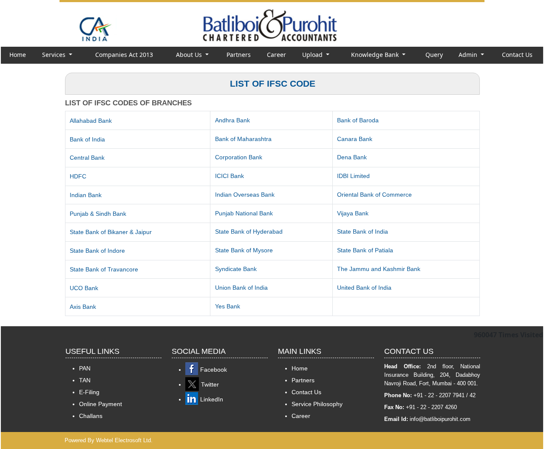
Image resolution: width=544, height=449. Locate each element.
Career (276, 55)
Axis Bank (83, 306)
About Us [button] (190, 55)
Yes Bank (227, 306)
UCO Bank (84, 288)
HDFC (78, 176)
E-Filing (89, 392)
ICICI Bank (229, 175)
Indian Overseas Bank (245, 194)
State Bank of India (362, 231)
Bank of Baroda (358, 120)
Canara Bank (354, 139)
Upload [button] (313, 55)
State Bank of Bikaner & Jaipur (111, 232)
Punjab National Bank (244, 213)
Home (17, 55)
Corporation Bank (238, 157)
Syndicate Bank (236, 268)
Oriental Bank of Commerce (374, 194)
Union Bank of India (241, 287)
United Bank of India (364, 287)
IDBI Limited (353, 175)
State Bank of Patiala (365, 250)
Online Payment (100, 404)
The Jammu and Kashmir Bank (378, 268)
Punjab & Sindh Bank (98, 213)
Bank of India (87, 139)
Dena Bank (352, 157)
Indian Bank (86, 195)
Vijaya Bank (352, 213)
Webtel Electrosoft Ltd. (124, 440)
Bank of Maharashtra (243, 139)
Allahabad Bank (91, 120)
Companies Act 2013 (124, 55)
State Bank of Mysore (244, 250)
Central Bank (87, 157)
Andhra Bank (232, 120)
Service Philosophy (317, 404)
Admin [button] (469, 55)
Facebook (213, 369)
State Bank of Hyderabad (249, 231)
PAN (85, 368)
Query (434, 55)
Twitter (210, 384)
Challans (90, 415)
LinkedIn (211, 399)
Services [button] (54, 55)
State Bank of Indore (97, 250)
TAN (85, 380)
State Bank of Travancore (104, 269)
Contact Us (517, 55)
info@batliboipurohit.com (440, 419)
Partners (239, 55)
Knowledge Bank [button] (375, 55)
